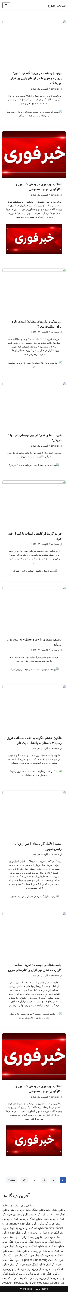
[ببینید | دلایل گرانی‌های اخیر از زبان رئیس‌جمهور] (34, 814)
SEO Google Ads (54, 1282)
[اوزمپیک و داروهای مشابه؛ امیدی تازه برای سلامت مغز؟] (34, 292)
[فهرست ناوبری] (6, 5)
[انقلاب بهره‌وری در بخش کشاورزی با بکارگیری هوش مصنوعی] (34, 154)
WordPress (26, 1288)
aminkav (55, 89)
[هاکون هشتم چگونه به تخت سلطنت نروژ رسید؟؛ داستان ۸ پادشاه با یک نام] (34, 708)
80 (24, 1179)
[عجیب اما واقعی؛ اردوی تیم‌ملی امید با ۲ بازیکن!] (34, 405)
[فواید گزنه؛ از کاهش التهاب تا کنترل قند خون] (34, 504)
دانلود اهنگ (35, 1219)
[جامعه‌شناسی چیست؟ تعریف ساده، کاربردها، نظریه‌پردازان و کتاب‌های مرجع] (34, 935)
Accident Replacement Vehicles (22, 1282)
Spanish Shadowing (34, 1260)
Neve (45, 1288)
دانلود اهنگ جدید (55, 1209)
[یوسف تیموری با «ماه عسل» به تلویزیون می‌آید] (34, 610)
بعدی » (11, 1179)
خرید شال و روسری (24, 1214)
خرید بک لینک (17, 1209)
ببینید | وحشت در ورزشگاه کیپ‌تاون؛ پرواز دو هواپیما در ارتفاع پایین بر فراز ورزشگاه (36, 78)
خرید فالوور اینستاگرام (35, 1237)
